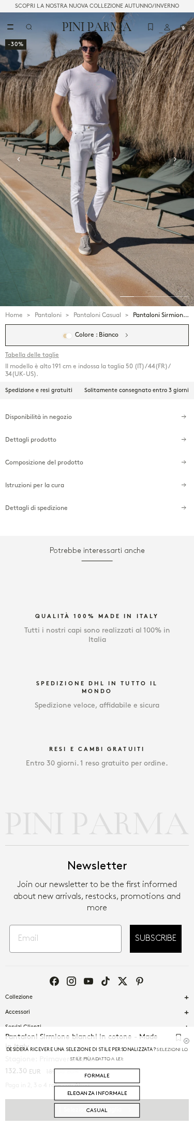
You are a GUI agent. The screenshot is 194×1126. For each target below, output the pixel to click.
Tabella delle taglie (32, 355)
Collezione (19, 997)
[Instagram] (71, 981)
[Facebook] (54, 981)
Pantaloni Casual (97, 315)
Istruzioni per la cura (34, 485)
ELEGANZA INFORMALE (97, 1093)
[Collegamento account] (167, 27)
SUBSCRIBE (155, 938)
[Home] (97, 26)
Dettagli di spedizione (36, 508)
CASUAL (97, 1110)
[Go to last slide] (18, 159)
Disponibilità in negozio (38, 417)
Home (14, 315)
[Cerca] (29, 27)
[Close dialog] (186, 1040)
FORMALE (96, 1075)
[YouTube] (88, 981)
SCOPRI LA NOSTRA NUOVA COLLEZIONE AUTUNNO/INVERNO (97, 6)
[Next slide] (175, 159)
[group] (97, 159)
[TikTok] (105, 981)
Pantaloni (48, 315)
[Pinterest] (139, 981)
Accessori (17, 1012)
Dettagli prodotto (30, 440)
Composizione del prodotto (44, 463)
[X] (122, 981)
